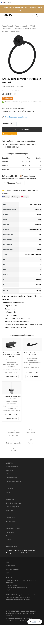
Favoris (30, 443)
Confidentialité (10, 565)
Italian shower (10, 474)
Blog (7, 525)
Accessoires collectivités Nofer (24, 29)
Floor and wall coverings (13, 481)
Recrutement (10, 536)
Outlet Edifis (9, 510)
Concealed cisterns (12, 466)
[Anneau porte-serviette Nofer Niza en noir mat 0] (22, 54)
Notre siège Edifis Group (13, 503)
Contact (8, 539)
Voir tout (8, 492)
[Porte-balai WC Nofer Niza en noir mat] (11, 388)
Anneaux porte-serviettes (11, 31)
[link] (22, 10)
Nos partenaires (11, 521)
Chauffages (9, 488)
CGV (7, 573)
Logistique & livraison (12, 569)
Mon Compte (30, 433)
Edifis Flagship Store (12, 506)
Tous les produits (21, 26)
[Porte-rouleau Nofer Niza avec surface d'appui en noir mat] (11, 344)
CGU (7, 562)
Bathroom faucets (11, 477)
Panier (13, 450)
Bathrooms (9, 470)
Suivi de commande (13, 443)
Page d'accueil (7, 26)
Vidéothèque (10, 532)
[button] (7, 16)
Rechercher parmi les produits (13, 434)
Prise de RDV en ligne (13, 528)
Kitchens (8, 485)
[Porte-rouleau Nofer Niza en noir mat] (32, 344)
